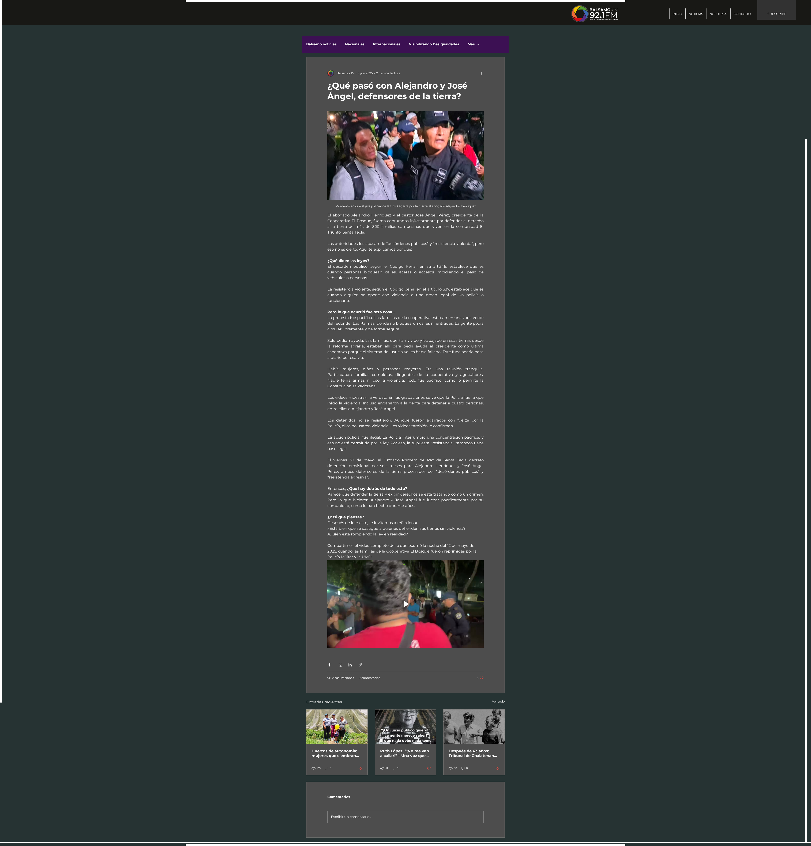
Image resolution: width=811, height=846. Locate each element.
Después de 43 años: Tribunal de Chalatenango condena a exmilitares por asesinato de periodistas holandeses (474, 753)
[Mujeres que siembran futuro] (336, 727)
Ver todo (498, 701)
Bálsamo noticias (321, 44)
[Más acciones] (481, 73)
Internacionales (386, 44)
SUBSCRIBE (776, 14)
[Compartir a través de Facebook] (329, 665)
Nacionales (355, 44)
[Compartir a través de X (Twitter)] (340, 665)
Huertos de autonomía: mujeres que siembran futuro (334, 753)
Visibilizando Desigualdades (434, 44)
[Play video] (405, 604)
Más (471, 44)
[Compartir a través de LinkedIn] (350, 665)
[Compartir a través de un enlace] (360, 665)
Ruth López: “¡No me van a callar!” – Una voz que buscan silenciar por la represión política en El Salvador (404, 753)
